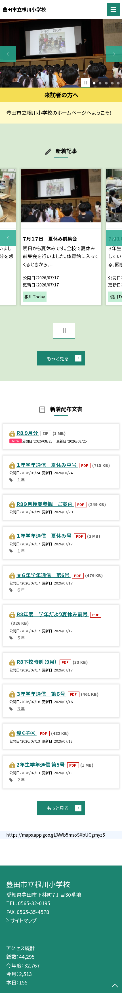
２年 (21, 780)
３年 (21, 708)
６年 (21, 590)
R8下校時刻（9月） (37, 661)
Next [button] (114, 54)
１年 (21, 479)
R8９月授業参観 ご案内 (45, 503)
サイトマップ (23, 920)
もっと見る (58, 358)
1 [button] (94, 82)
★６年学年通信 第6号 (43, 575)
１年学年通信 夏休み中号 (47, 464)
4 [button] (112, 82)
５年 (21, 638)
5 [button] (118, 82)
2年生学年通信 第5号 (41, 764)
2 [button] (100, 82)
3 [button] (106, 82)
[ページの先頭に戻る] (115, 986)
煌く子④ (26, 732)
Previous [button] (8, 54)
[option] (61, 53)
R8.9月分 (27, 432)
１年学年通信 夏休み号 (44, 535)
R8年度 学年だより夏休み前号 (52, 614)
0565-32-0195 (34, 903)
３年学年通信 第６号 (41, 693)
